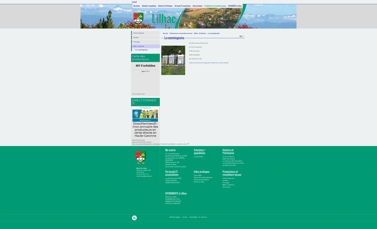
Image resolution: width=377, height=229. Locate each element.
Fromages (136, 42)
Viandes (135, 37)
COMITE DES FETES (172, 182)
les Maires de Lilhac (229, 165)
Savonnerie (226, 187)
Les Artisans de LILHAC (173, 178)
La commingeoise (142, 50)
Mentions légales (175, 217)
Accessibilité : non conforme (198, 217)
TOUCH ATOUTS (171, 180)
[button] (243, 36)
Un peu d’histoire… (229, 156)
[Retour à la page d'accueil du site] (140, 19)
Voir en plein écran (138, 94)
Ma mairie (137, 6)
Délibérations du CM (172, 162)
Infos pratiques (197, 6)
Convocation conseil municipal (175, 166)
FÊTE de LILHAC (171, 197)
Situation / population (149, 6)
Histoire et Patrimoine (165, 6)
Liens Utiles (198, 175)
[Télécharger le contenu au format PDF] (242, 36)
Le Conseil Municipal (172, 153)
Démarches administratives (203, 177)
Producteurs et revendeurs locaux (215, 6)
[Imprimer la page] (240, 36)
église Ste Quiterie (229, 159)
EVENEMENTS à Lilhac (235, 6)
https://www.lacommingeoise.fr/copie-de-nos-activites (207, 63)
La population (198, 156)
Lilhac (164, 18)
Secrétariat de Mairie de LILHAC (176, 156)
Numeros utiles (199, 182)
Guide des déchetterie (201, 179)
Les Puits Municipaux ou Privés (233, 163)
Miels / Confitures (200, 33)
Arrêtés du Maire (171, 164)
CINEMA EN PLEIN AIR (173, 201)
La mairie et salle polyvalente (232, 161)
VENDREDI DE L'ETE (172, 199)
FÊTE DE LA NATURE (172, 203)
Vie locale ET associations (182, 6)
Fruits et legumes (138, 33)
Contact (184, 217)
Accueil (134, 2)
